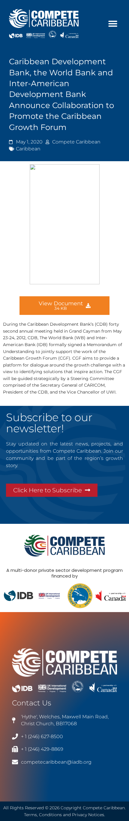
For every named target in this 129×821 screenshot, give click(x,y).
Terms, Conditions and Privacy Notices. (64, 814)
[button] (113, 24)
